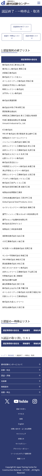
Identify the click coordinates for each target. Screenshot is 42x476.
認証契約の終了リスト (21, 27)
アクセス (21, 414)
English (21, 424)
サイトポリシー (21, 444)
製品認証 (11, 355)
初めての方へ (21, 409)
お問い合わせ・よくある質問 (21, 429)
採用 (21, 419)
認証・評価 (5, 375)
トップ (3, 355)
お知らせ (21, 439)
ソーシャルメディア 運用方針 (21, 453)
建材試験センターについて (12, 364)
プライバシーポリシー (21, 449)
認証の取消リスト (32, 36)
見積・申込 (5, 392)
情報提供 (4, 386)
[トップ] (15, 2)
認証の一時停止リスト (12, 36)
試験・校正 (5, 370)
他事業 (3, 381)
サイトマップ (21, 434)
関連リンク (21, 459)
